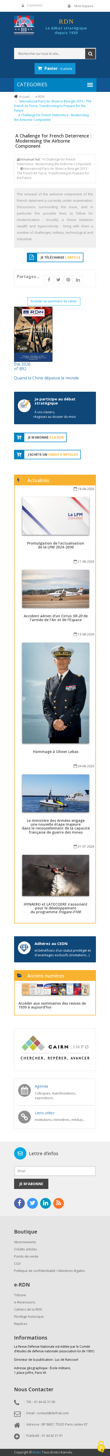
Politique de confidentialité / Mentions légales (49, 1270)
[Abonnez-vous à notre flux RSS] (58, 1203)
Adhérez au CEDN (51, 943)
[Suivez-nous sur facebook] (19, 1203)
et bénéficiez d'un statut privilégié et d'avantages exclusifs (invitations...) (63, 952)
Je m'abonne (31, 1183)
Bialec (36, 1452)
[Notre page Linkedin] (45, 1203)
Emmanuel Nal (29, 159)
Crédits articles (25, 1249)
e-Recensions (24, 1302)
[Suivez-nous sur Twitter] (32, 1203)
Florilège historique (29, 1316)
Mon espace (83, 6)
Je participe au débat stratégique (55, 401)
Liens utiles (44, 1112)
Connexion (34, 5)
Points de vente (26, 1256)
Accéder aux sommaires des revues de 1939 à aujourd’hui (52, 1005)
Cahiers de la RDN (28, 1309)
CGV (17, 1263)
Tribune (20, 1295)
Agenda (41, 1086)
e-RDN (40, 96)
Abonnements (25, 1242)
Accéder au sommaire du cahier (54, 301)
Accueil (24, 96)
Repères (20, 1323)
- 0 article (58, 68)
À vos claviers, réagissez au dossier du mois (54, 414)
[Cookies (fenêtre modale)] (101, 1447)
